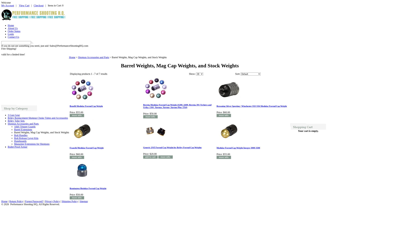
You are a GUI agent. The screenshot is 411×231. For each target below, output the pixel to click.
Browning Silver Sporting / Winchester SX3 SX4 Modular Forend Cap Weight (252, 106)
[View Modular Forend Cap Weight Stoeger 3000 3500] (224, 158)
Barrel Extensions (23, 129)
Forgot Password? (34, 201)
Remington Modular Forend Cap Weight (88, 188)
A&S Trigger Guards (24, 126)
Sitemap (84, 201)
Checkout (39, 5)
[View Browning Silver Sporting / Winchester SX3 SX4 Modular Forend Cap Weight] (224, 116)
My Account (7, 5)
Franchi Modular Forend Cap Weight (87, 148)
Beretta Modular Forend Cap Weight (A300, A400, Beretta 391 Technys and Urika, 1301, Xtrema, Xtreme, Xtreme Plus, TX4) (177, 106)
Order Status (14, 31)
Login (11, 34)
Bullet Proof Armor (17, 146)
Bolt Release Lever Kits (26, 138)
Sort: (237, 74)
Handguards (20, 141)
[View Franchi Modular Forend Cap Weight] (77, 158)
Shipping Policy (70, 201)
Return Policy (16, 201)
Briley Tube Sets (16, 121)
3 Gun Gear (14, 115)
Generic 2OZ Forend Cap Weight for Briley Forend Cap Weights (172, 147)
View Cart (24, 5)
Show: (192, 74)
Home (11, 25)
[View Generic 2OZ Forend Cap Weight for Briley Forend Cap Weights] (165, 157)
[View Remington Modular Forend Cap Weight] (77, 198)
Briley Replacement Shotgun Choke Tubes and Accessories (38, 118)
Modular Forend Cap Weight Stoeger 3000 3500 (238, 148)
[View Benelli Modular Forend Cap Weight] (77, 116)
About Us (13, 28)
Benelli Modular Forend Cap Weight (86, 106)
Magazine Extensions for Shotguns (31, 144)
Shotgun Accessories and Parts (23, 123)
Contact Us (13, 37)
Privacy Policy (52, 201)
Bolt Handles (20, 135)
